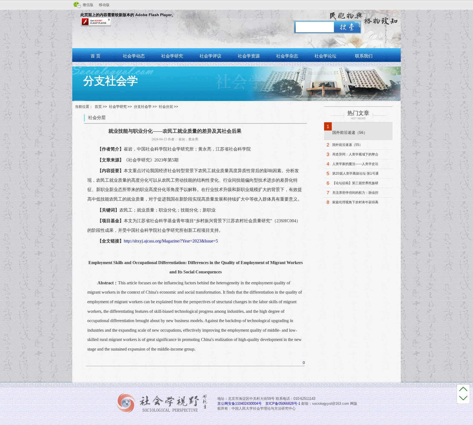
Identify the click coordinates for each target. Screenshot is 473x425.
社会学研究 (172, 56)
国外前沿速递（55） (347, 145)
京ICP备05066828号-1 (282, 403)
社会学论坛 (325, 56)
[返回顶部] (463, 389)
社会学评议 (210, 56)
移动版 (104, 5)
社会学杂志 (287, 56)
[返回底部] (463, 398)
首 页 (95, 56)
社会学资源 (249, 56)
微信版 (88, 5)
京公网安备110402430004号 (239, 403)
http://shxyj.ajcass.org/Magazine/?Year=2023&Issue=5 (171, 241)
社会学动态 (134, 56)
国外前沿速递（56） (349, 132)
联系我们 (364, 56)
